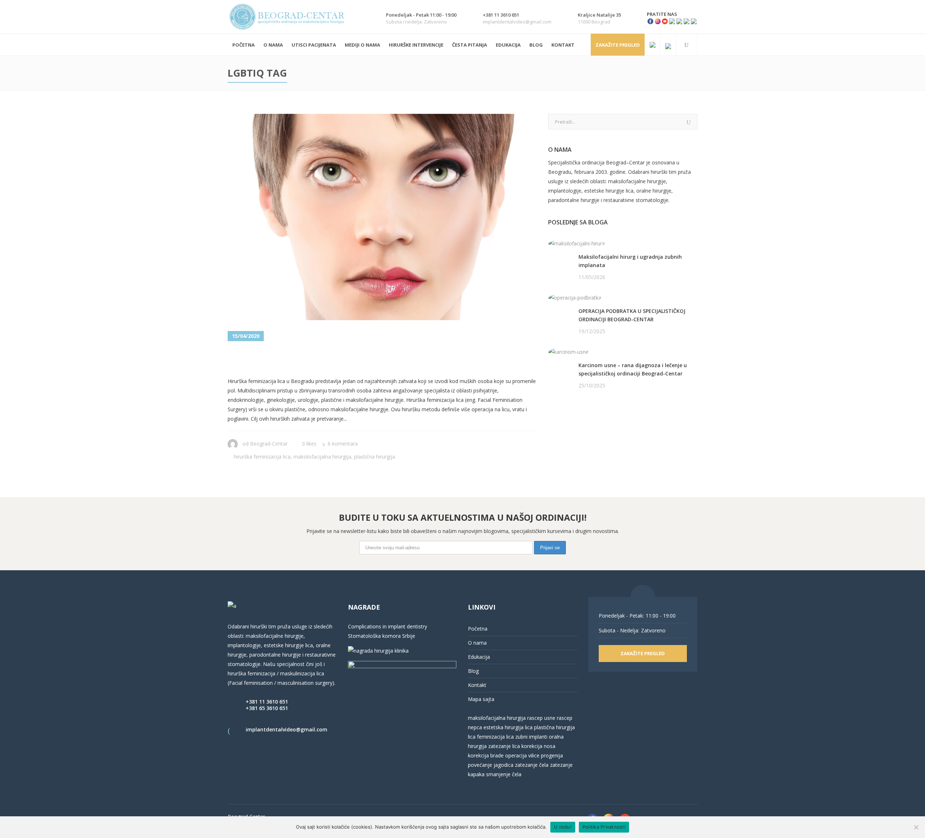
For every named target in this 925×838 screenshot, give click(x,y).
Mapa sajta (481, 699)
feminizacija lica (495, 736)
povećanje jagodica (490, 764)
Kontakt (477, 685)
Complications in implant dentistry (387, 626)
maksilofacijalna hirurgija (497, 717)
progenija (552, 755)
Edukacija (479, 656)
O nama (477, 642)
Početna (477, 628)
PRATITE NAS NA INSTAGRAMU (586, 422)
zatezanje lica (504, 746)
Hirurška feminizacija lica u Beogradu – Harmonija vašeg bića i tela (380, 359)
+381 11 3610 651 (267, 701)
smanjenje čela (503, 774)
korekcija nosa (537, 746)
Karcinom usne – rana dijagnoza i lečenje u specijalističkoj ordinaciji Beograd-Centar (632, 369)
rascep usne (541, 717)
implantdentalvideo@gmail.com (286, 729)
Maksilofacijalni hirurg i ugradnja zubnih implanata (630, 260)
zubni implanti (531, 736)
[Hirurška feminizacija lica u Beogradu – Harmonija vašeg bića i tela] (382, 217)
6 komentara (343, 443)
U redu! (563, 827)
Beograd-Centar (269, 443)
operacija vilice (522, 755)
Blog (473, 670)
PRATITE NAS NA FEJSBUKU (581, 413)
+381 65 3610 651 (267, 708)
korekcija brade (486, 755)
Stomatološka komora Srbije (381, 635)
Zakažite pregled (617, 45)
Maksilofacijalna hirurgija (322, 456)
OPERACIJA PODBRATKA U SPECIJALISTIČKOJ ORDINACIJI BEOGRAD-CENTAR (631, 315)
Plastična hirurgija (374, 456)
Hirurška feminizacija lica (262, 456)
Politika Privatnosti (603, 827)
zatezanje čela (531, 764)
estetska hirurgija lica (508, 727)
